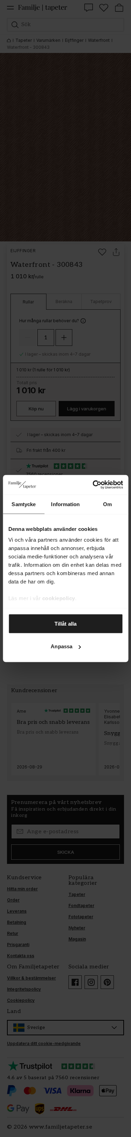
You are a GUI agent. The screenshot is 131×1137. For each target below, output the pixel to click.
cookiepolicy (58, 598)
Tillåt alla (65, 623)
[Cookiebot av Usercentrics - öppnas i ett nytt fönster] (93, 484)
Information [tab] (65, 504)
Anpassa (61, 646)
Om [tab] (107, 504)
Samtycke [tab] (24, 504)
